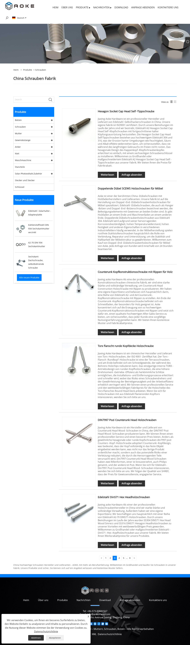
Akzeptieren (55, 637)
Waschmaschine (23, 160)
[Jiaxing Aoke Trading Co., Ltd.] (19, 5)
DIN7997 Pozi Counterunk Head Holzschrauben (127, 420)
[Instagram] (98, 623)
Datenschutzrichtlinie (110, 634)
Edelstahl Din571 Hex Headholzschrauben (124, 497)
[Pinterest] (95, 623)
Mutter (18, 133)
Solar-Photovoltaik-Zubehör (28, 173)
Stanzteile (20, 166)
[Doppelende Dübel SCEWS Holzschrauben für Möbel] (78, 202)
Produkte (27, 69)
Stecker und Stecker (25, 180)
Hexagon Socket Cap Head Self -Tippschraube (126, 111)
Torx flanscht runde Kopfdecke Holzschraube (126, 346)
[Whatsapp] (102, 623)
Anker (18, 146)
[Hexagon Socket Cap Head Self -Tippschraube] (78, 124)
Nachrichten (83, 600)
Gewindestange (22, 140)
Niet (17, 153)
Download (105, 600)
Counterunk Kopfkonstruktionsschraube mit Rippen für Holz (135, 272)
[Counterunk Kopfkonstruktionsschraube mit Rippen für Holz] (78, 285)
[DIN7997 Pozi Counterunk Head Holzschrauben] (78, 433)
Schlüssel (19, 187)
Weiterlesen (107, 174)
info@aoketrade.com (98, 614)
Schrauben (20, 126)
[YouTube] (91, 623)
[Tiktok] (106, 623)
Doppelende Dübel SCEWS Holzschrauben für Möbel (130, 188)
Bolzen (18, 120)
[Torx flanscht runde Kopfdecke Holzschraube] (78, 359)
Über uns (43, 600)
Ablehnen (36, 637)
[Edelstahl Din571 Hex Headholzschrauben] (78, 510)
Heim (26, 600)
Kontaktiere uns (158, 600)
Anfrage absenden (132, 174)
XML (94, 634)
